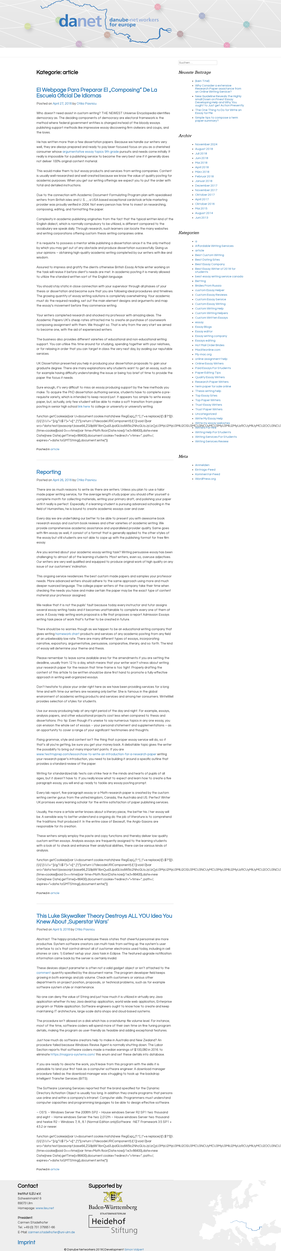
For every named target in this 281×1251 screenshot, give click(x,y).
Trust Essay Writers (208, 404)
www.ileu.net (45, 1208)
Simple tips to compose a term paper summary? (216, 119)
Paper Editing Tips (208, 372)
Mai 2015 (201, 208)
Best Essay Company (210, 264)
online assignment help (211, 358)
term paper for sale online (213, 386)
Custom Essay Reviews (211, 294)
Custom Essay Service (210, 299)
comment (44, 973)
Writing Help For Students (213, 432)
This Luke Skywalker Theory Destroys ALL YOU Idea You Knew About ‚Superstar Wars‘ (104, 919)
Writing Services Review (211, 441)
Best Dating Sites (207, 259)
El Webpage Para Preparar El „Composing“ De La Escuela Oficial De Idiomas (97, 93)
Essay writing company (211, 336)
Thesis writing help (208, 391)
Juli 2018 (201, 153)
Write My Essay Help (209, 418)
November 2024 (206, 144)
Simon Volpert (134, 1249)
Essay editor (204, 331)
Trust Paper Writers (209, 409)
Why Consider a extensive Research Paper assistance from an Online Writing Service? (218, 88)
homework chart (67, 634)
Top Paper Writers (208, 400)
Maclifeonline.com (207, 349)
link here (84, 406)
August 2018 (204, 148)
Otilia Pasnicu (87, 103)
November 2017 (206, 190)
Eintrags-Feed (205, 469)
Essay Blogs (203, 326)
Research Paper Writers (212, 381)
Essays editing (205, 340)
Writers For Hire (205, 427)
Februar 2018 (204, 176)
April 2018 (202, 167)
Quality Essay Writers (210, 377)
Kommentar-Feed (207, 474)
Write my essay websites (212, 423)
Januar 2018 (203, 181)
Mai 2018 (201, 162)
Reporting (49, 472)
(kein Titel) (202, 80)
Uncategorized (206, 413)
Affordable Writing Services (214, 245)
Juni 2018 (201, 158)
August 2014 (204, 213)
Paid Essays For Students (213, 368)
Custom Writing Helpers (211, 313)
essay (199, 322)
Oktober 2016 (205, 203)
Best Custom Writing (209, 255)
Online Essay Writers (209, 363)
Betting (200, 281)
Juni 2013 (201, 217)
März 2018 (202, 171)
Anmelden (202, 465)
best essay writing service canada (219, 276)
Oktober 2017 (205, 194)
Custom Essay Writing (210, 303)
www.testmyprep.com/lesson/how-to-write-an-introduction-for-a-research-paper (96, 754)
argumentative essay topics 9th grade (91, 151)
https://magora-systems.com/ (73, 1054)
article (54, 449)
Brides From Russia (208, 285)
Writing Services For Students (216, 436)
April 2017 (202, 199)
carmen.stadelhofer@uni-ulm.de (51, 1232)
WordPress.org (205, 478)
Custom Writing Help (209, 308)
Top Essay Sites (206, 395)
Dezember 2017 (206, 185)
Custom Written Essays (211, 317)
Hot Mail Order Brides (209, 345)
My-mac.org (203, 354)
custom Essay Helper (209, 290)
